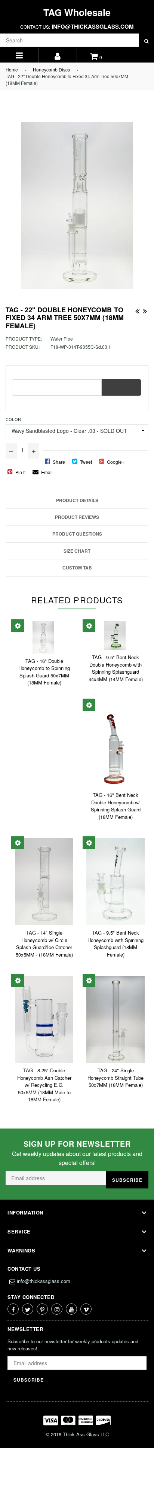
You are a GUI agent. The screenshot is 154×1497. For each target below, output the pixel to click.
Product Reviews (77, 517)
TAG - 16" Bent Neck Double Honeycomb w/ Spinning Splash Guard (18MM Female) (116, 805)
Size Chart (77, 551)
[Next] (144, 309)
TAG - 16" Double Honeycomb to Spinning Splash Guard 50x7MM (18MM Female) (44, 671)
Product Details (77, 500)
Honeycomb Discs (51, 69)
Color (13, 419)
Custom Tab (77, 567)
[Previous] (137, 309)
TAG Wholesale (77, 12)
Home (12, 69)
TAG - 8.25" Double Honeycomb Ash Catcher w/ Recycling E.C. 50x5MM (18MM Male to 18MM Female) (44, 1085)
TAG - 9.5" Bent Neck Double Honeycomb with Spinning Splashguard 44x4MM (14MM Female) (116, 668)
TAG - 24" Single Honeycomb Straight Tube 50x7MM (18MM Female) (115, 1077)
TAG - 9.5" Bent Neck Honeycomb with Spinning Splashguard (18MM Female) (115, 943)
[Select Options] (17, 625)
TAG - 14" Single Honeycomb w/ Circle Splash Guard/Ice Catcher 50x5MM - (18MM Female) (44, 943)
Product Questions (77, 533)
